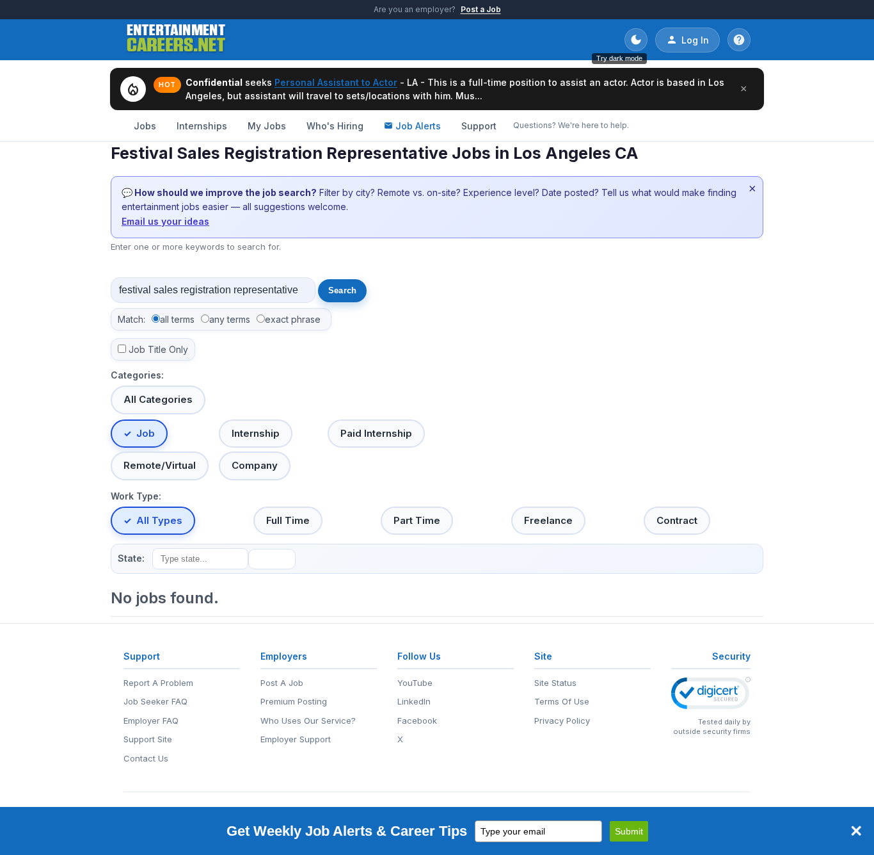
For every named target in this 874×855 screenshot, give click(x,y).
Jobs (145, 125)
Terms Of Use (561, 701)
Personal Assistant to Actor (335, 82)
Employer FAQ (151, 720)
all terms (177, 319)
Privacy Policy (562, 720)
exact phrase (293, 319)
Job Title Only (158, 349)
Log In (695, 40)
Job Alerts (418, 125)
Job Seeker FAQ (155, 701)
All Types (159, 520)
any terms (229, 319)
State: (131, 558)
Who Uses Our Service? (308, 720)
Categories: (137, 375)
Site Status (555, 683)
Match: (131, 319)
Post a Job (481, 9)
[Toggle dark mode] (636, 39)
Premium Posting (293, 701)
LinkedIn (414, 701)
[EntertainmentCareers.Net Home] (176, 39)
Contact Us (145, 758)
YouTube (415, 683)
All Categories (158, 399)
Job (145, 433)
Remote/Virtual (159, 465)
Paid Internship (376, 433)
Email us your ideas (165, 221)
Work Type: (136, 496)
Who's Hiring (334, 125)
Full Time (288, 520)
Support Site (147, 739)
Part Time (416, 520)
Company (255, 465)
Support (479, 125)
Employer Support (295, 739)
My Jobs (267, 125)
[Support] (739, 39)
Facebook (417, 720)
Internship (256, 433)
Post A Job (281, 683)
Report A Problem (158, 683)
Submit (629, 831)
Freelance (548, 520)
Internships (202, 125)
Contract (676, 520)
